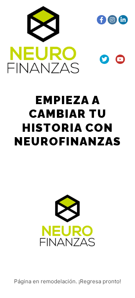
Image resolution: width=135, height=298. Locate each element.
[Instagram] (112, 19)
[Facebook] (101, 19)
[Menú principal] (85, 39)
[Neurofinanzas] (43, 39)
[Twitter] (104, 59)
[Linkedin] (123, 19)
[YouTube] (120, 59)
